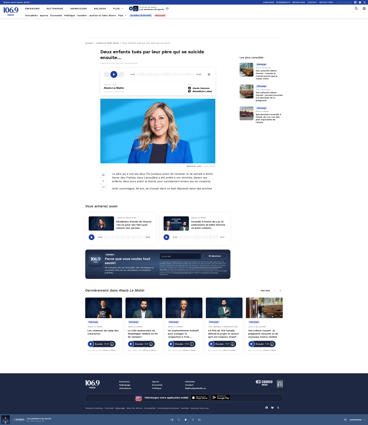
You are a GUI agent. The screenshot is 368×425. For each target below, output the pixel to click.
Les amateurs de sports (152, 9)
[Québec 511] (280, 386)
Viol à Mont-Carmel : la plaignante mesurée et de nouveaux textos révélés (263, 333)
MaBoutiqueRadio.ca (195, 388)
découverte (160, 15)
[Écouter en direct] (131, 8)
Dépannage (120, 408)
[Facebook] (355, 2)
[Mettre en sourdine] (345, 420)
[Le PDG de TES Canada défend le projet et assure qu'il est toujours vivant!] (224, 308)
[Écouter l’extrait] (113, 74)
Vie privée (109, 408)
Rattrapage (124, 385)
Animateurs (125, 388)
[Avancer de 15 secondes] (121, 74)
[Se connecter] (364, 8)
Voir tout (265, 290)
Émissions (124, 381)
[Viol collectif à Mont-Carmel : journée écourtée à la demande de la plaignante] (246, 91)
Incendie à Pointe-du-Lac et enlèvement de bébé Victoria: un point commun (208, 224)
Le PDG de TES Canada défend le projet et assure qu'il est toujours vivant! (223, 333)
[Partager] (209, 74)
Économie (157, 385)
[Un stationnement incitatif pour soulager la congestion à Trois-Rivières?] (184, 308)
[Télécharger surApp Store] (200, 398)
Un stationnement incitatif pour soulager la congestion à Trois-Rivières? (183, 334)
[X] (364, 2)
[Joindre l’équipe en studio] (167, 8)
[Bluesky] (360, 2)
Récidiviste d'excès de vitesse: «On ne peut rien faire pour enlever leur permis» (134, 224)
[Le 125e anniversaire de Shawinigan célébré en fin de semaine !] (143, 308)
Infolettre (190, 381)
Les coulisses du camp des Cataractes (103, 332)
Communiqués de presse (168, 408)
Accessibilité (150, 408)
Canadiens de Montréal (140, 15)
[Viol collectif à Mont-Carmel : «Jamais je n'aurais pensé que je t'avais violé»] (246, 70)
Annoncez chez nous (200, 408)
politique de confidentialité (182, 272)
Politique (156, 388)
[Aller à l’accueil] (10, 11)
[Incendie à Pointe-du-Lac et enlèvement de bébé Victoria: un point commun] (176, 223)
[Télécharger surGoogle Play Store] (221, 398)
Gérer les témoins (135, 408)
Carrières (185, 408)
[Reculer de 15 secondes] (106, 74)
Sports (155, 381)
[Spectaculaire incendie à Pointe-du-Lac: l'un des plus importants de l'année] (246, 113)
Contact (189, 385)
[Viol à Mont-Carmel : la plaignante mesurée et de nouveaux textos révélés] (264, 308)
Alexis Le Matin (114, 87)
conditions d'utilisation (210, 272)
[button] (172, 420)
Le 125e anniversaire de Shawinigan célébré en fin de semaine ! (143, 333)
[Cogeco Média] (264, 384)
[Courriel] (103, 187)
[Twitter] (103, 181)
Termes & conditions (94, 408)
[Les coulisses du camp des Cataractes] (103, 308)
